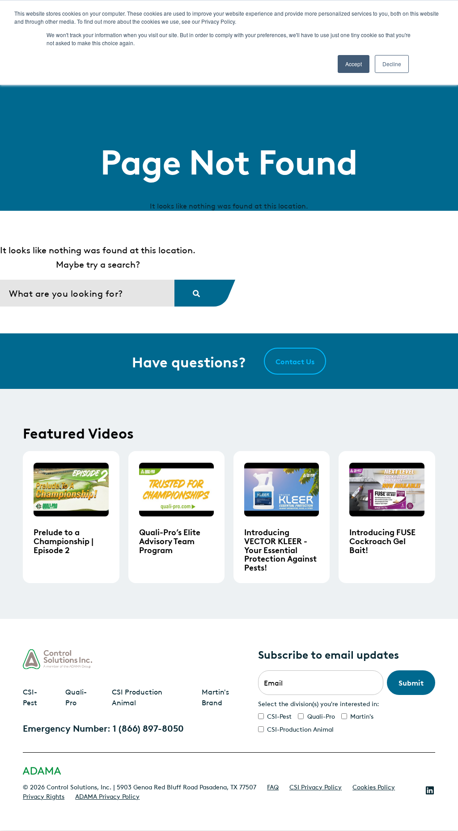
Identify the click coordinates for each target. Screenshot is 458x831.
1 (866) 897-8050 (148, 727)
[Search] (191, 293)
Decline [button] (391, 64)
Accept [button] (353, 64)
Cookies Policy (373, 786)
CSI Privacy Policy (315, 786)
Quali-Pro (76, 696)
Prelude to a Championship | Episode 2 (63, 540)
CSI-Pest (30, 696)
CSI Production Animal (137, 696)
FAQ (273, 786)
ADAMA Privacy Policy (107, 795)
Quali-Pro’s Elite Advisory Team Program (169, 540)
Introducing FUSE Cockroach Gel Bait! (382, 540)
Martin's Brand (215, 696)
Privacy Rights (43, 795)
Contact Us (295, 361)
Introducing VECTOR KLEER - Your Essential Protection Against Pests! (280, 549)
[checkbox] (346, 722)
